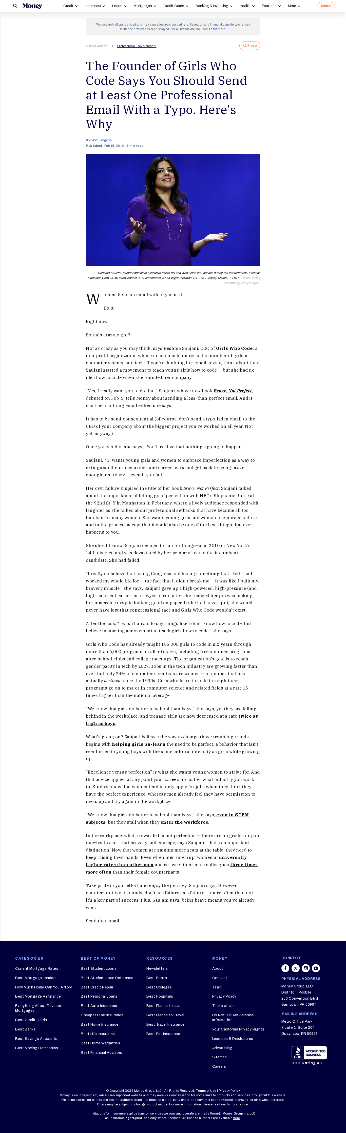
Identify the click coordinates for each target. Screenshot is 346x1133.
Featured (269, 6)
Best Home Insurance (100, 1024)
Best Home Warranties (100, 1043)
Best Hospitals (159, 996)
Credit (68, 6)
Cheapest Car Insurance (102, 1015)
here (236, 1118)
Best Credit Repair (97, 987)
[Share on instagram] (306, 968)
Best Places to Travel (165, 1015)
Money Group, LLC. (148, 1090)
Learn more (217, 29)
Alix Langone (102, 140)
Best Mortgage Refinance (38, 996)
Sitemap (219, 1057)
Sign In (326, 6)
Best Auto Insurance (99, 1006)
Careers (219, 1066)
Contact (219, 978)
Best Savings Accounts (36, 1039)
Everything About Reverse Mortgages (38, 1008)
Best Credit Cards (31, 1020)
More (292, 6)
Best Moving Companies (36, 1048)
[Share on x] (296, 968)
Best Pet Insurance (163, 1034)
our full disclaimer (234, 1104)
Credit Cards (173, 6)
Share (252, 46)
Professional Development (137, 46)
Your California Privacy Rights (238, 1029)
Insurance (93, 6)
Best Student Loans (99, 968)
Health (245, 6)
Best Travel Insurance (165, 1024)
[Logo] (32, 6)
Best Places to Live (163, 1006)
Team (217, 987)
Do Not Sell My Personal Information (233, 1017)
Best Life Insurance (98, 1034)
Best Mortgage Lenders (36, 978)
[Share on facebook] (285, 968)
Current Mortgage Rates (36, 968)
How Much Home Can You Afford (43, 987)
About (217, 968)
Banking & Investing (212, 6)
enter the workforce (184, 822)
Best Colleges (159, 987)
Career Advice (97, 46)
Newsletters (157, 968)
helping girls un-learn (138, 744)
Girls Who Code (234, 348)
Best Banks (25, 1029)
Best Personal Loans (99, 996)
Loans (117, 6)
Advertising (222, 1048)
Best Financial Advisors (101, 1053)
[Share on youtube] (316, 968)
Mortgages (143, 6)
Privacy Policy (224, 996)
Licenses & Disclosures (232, 1039)
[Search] (15, 6)
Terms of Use (224, 1006)
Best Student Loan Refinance (107, 978)
